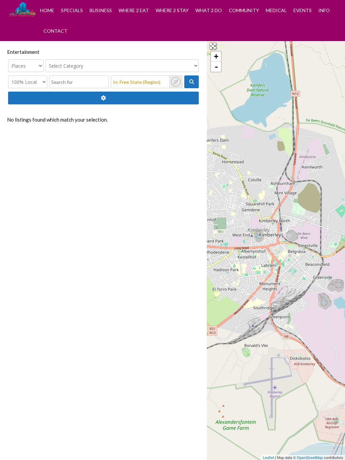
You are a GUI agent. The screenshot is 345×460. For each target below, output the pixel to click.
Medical (276, 10)
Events (302, 10)
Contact (55, 31)
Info (324, 10)
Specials (72, 10)
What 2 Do (208, 10)
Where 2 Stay (172, 10)
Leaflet (268, 457)
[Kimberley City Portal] (22, 15)
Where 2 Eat (134, 10)
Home (47, 10)
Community (244, 10)
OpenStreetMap (310, 457)
